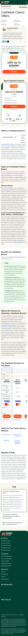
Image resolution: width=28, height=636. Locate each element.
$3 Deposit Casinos (5, 547)
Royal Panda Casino (6, 565)
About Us (3, 571)
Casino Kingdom (5, 561)
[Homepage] (5, 2)
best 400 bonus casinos (9, 325)
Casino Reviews (5, 579)
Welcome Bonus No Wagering (17, 435)
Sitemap (3, 576)
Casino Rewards (6, 434)
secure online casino (7, 144)
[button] (14, 492)
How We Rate (4, 574)
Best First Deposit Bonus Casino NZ (17, 442)
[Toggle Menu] (26, 2)
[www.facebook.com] (6, 41)
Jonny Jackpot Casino (6, 558)
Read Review (7, 419)
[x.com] (8, 41)
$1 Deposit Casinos (5, 540)
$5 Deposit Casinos (5, 543)
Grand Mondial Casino (6, 556)
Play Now (6, 416)
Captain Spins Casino (6, 563)
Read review (14, 109)
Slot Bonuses (6, 440)
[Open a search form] (22, 2)
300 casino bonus (18, 242)
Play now (14, 106)
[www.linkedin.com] (3, 41)
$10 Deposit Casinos (6, 545)
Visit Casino (14, 71)
